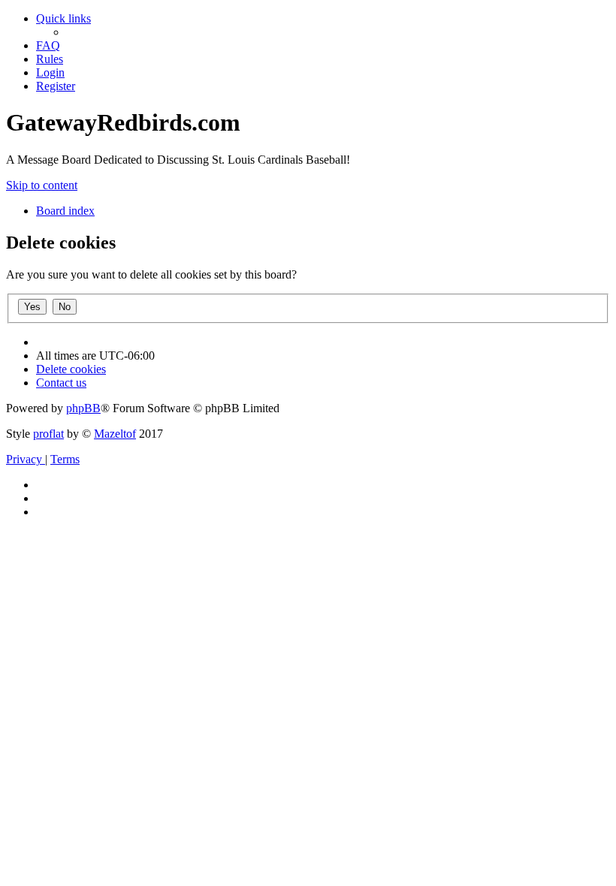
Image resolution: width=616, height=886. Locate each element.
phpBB (83, 408)
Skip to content (41, 185)
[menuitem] (48, 45)
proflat (48, 433)
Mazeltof (115, 433)
